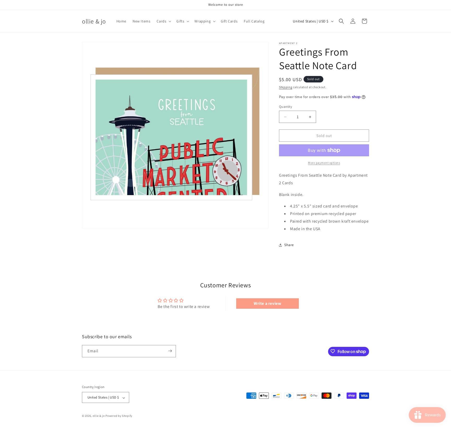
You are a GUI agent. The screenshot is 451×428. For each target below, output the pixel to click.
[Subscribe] (170, 351)
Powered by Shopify (118, 416)
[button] (163, 21)
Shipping (285, 87)
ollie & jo (99, 416)
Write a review (267, 303)
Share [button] (289, 244)
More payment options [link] (324, 163)
